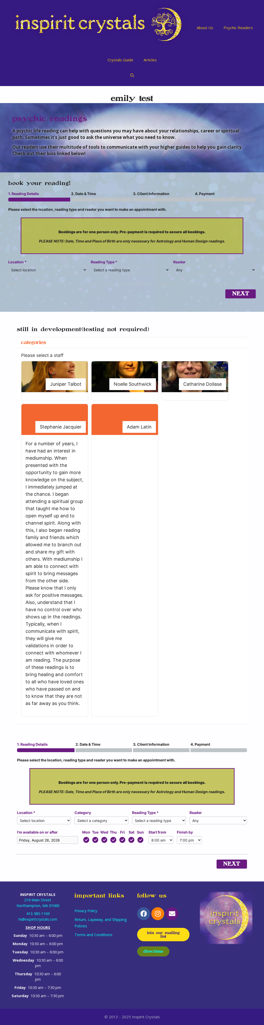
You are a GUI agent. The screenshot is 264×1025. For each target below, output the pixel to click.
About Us (205, 27)
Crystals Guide (120, 59)
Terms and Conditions (93, 934)
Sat (131, 832)
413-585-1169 (38, 913)
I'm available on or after (37, 832)
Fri (122, 832)
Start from (157, 832)
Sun (140, 832)
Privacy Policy (86, 910)
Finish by (185, 832)
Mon (86, 832)
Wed (104, 832)
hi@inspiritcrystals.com (38, 919)
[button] (54, 381)
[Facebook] (143, 913)
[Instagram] (157, 913)
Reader (179, 262)
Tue (95, 832)
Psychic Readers (238, 27)
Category (83, 812)
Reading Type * (104, 262)
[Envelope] (172, 913)
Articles (150, 59)
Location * (17, 262)
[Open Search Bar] (132, 75)
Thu (113, 832)
